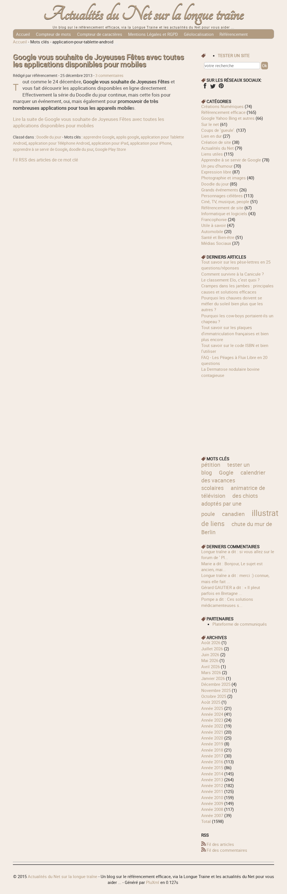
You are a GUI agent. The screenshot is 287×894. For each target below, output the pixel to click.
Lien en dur (211, 136)
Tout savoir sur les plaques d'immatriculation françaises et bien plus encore (235, 333)
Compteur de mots (53, 34)
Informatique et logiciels (224, 213)
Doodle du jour (48, 137)
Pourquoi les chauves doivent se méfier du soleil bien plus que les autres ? (232, 304)
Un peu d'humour (217, 166)
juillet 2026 (212, 648)
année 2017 (212, 756)
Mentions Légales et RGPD (153, 34)
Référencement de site (222, 207)
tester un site (234, 55)
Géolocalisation (199, 34)
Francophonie (214, 219)
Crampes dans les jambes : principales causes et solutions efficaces (237, 288)
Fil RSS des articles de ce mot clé (45, 160)
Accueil (23, 34)
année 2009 (212, 803)
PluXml (152, 882)
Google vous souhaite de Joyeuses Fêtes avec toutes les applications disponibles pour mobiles (98, 60)
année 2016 (212, 761)
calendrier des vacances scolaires (233, 480)
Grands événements (219, 190)
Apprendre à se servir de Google (231, 160)
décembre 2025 (215, 684)
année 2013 (212, 779)
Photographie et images (223, 177)
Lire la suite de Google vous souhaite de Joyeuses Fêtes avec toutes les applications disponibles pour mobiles (88, 122)
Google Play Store (110, 149)
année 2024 (212, 714)
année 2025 (212, 708)
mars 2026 (211, 672)
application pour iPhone (150, 143)
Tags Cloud (107, 43)
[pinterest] (220, 87)
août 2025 (210, 702)
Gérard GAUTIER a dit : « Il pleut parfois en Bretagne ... (230, 590)
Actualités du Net (217, 148)
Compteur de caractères (99, 34)
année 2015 (212, 767)
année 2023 (212, 720)
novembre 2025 (216, 690)
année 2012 (212, 785)
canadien (233, 514)
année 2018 (212, 750)
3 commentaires (109, 75)
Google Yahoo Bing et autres (227, 118)
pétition (210, 464)
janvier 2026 (213, 678)
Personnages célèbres (222, 195)
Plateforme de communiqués (239, 624)
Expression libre (216, 172)
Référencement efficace (223, 112)
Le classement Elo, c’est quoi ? (230, 280)
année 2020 (212, 738)
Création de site (216, 142)
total (206, 821)
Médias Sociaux (216, 243)
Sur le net (210, 124)
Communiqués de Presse (39, 43)
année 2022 (212, 726)
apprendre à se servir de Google (40, 149)
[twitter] (212, 87)
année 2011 (212, 791)
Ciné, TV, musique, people (225, 201)
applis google (127, 137)
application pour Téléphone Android (59, 143)
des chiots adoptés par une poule (229, 505)
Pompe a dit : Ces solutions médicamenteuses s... (227, 602)
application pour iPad (109, 143)
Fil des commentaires (227, 850)
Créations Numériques (222, 106)
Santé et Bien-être (217, 237)
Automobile (212, 231)
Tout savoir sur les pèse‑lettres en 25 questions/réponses (235, 265)
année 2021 (212, 732)
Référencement (233, 34)
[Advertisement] (237, 413)
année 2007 (212, 815)
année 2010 (212, 797)
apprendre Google (98, 137)
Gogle (226, 472)
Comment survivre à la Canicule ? (232, 274)
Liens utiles (212, 154)
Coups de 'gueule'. (218, 130)
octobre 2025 (213, 696)
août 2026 (210, 642)
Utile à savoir (213, 225)
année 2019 (212, 744)
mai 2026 (209, 660)
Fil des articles (220, 844)
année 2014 (212, 773)
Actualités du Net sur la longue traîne (143, 14)
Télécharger (80, 43)
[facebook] (204, 87)
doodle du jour (81, 149)
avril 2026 (210, 666)
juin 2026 (210, 654)
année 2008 (212, 809)
